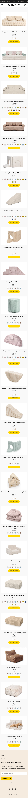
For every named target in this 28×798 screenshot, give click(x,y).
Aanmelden (6, 778)
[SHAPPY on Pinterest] (12, 789)
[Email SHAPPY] (18, 789)
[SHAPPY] (14, 5)
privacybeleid (19, 782)
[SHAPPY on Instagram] (15, 789)
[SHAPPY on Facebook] (10, 789)
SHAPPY (16, 794)
